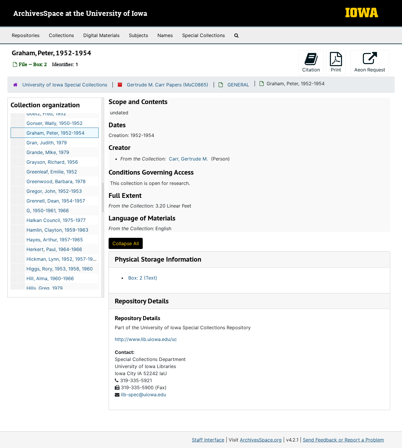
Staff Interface (208, 440)
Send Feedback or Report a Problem (343, 440)
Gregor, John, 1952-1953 (54, 191)
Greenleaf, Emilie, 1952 (51, 172)
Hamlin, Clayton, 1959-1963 (57, 230)
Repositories (25, 35)
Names (165, 35)
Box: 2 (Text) (142, 278)
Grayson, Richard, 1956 (52, 162)
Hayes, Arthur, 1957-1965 (54, 240)
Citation (311, 70)
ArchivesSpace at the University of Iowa (80, 13)
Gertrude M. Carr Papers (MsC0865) (167, 85)
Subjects (138, 35)
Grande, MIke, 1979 (47, 152)
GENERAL (238, 85)
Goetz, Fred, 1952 (46, 113)
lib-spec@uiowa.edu (143, 394)
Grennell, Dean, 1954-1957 (55, 201)
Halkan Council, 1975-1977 (56, 220)
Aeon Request (371, 69)
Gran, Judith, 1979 (46, 143)
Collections (61, 35)
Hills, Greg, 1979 (44, 288)
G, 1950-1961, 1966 (47, 210)
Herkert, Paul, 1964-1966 (54, 249)
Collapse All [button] (125, 243)
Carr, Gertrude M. (188, 159)
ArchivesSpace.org (261, 440)
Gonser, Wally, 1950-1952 (54, 123)
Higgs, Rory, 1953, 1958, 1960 (59, 269)
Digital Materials (101, 35)
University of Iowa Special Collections (64, 85)
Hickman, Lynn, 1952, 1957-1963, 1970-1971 (75, 259)
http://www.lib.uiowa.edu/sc (146, 339)
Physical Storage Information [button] (158, 259)
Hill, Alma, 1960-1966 (50, 278)
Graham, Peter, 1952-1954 (55, 133)
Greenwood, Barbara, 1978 (56, 181)
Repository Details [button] (142, 300)
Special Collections (203, 35)
